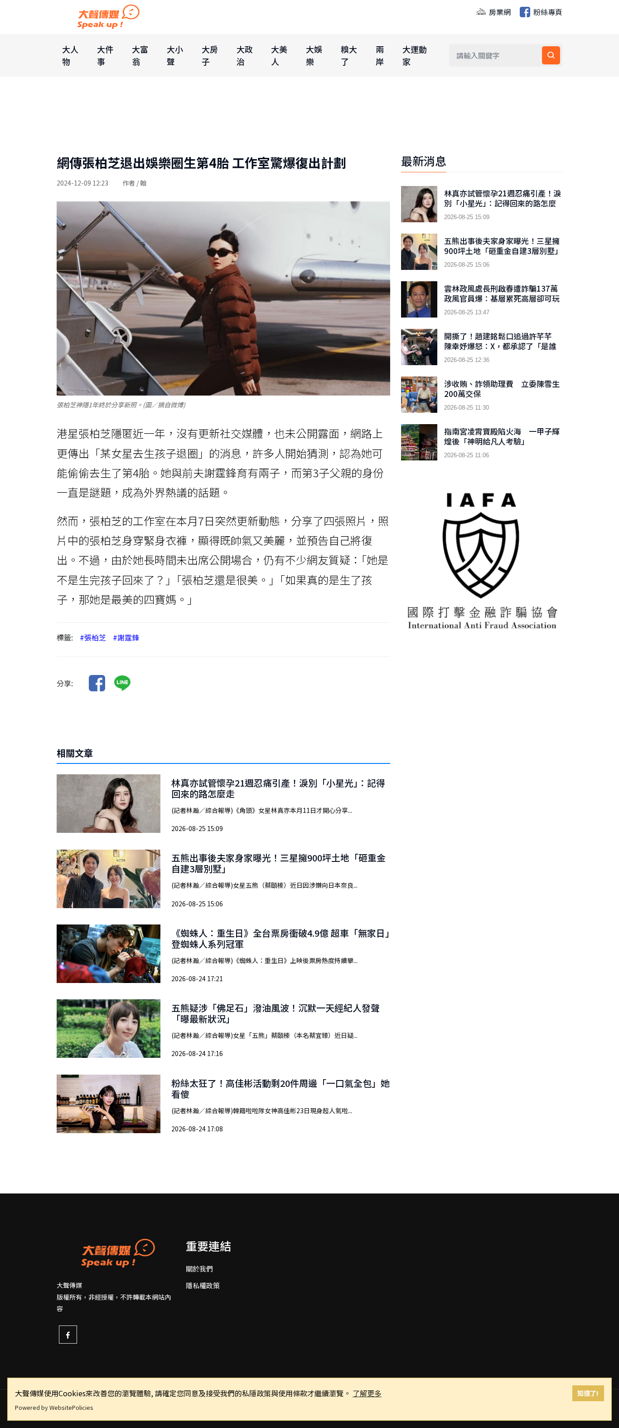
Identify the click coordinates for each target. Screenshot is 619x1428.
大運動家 (414, 55)
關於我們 (199, 1268)
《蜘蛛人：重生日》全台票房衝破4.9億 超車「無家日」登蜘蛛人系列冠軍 (280, 938)
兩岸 (380, 55)
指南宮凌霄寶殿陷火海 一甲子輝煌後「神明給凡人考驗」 (502, 436)
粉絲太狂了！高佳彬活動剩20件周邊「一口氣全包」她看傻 (280, 1088)
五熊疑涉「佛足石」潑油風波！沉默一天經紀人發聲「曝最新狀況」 (275, 1013)
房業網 (499, 11)
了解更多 (367, 1393)
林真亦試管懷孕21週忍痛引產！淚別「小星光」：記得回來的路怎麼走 (278, 788)
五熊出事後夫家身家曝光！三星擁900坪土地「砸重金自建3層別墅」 (278, 863)
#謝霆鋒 (126, 637)
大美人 (279, 55)
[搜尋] (551, 55)
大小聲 (175, 55)
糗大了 (349, 55)
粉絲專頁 (547, 11)
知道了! (588, 1393)
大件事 (105, 55)
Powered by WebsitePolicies (54, 1407)
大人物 (70, 55)
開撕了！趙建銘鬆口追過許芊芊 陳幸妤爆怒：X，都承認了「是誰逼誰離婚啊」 (502, 346)
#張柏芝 (93, 637)
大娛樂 (314, 55)
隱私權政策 (203, 1285)
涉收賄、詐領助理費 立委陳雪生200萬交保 (502, 389)
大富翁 (140, 55)
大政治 (245, 55)
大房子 (210, 55)
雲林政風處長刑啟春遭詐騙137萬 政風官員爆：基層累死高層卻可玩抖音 (503, 298)
